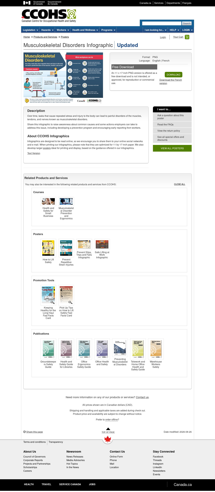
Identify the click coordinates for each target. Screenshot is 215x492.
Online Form (116, 456)
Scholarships (30, 467)
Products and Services (45, 37)
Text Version (33, 153)
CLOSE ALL (179, 184)
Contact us (142, 397)
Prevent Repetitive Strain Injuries (66, 262)
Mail (112, 463)
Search (187, 23)
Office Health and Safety (102, 363)
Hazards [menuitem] (46, 30)
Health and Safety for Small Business (48, 212)
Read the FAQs (165, 124)
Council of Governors (34, 456)
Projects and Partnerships (36, 463)
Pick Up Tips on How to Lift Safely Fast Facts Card (66, 311)
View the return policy (168, 130)
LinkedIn (157, 467)
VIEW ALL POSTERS (172, 148)
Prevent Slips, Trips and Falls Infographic (84, 254)
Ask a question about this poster (170, 117)
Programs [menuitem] (106, 30)
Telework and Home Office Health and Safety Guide (138, 365)
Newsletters (159, 470)
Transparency (56, 442)
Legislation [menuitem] (29, 30)
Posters (65, 37)
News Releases (74, 456)
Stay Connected (164, 451)
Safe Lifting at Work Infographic (102, 254)
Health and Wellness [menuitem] (83, 30)
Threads (157, 460)
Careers (27, 470)
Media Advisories (75, 460)
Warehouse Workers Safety (156, 364)
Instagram (158, 463)
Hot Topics (72, 463)
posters (47, 148)
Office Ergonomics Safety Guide (84, 364)
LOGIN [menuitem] (186, 30)
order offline (111, 419)
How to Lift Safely (48, 261)
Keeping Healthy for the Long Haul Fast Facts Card (48, 313)
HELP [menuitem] (173, 30)
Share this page (34, 431)
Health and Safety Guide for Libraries (66, 364)
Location (114, 467)
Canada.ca (183, 484)
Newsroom (73, 451)
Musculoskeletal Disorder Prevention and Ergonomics (66, 213)
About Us (29, 451)
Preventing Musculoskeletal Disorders (120, 361)
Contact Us (117, 451)
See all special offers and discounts (170, 138)
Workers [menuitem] (61, 30)
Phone (113, 460)
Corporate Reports (33, 460)
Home (26, 37)
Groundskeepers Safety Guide (48, 364)
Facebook (158, 456)
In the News (72, 467)
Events (156, 474)
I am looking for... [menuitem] (154, 30)
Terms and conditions (34, 442)
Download (173, 74)
